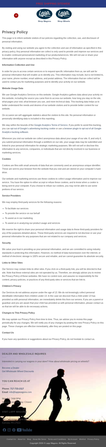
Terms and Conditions (57, 439)
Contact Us (11, 439)
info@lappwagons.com (20, 392)
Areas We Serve (39, 439)
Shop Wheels (64, 21)
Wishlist (82, 439)
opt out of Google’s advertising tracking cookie (32, 128)
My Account (72, 439)
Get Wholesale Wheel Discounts (18, 371)
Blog (29, 439)
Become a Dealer (10, 368)
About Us (21, 439)
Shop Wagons (44, 21)
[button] (16, 15)
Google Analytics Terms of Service (51, 125)
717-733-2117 (17, 389)
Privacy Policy (93, 439)
